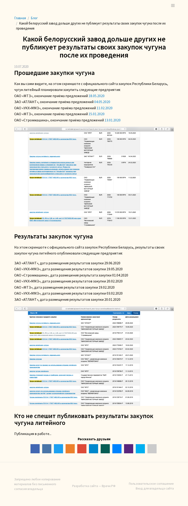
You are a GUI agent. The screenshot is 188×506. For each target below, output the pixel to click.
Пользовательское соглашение (151, 483)
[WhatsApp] (105, 448)
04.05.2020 (102, 101)
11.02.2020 (105, 108)
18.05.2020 (96, 95)
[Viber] (128, 448)
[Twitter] (58, 448)
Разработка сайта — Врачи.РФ (94, 486)
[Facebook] (35, 448)
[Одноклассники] (70, 448)
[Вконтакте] (46, 448)
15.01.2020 (96, 114)
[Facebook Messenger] (117, 448)
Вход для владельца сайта (155, 488)
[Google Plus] (81, 448)
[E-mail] (152, 448)
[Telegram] (93, 448)
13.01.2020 (113, 120)
